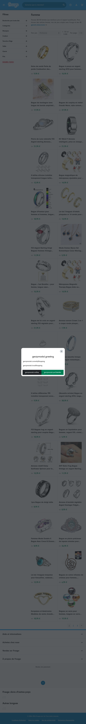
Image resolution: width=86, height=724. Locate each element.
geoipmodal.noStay (32, 372)
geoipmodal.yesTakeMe (52, 372)
